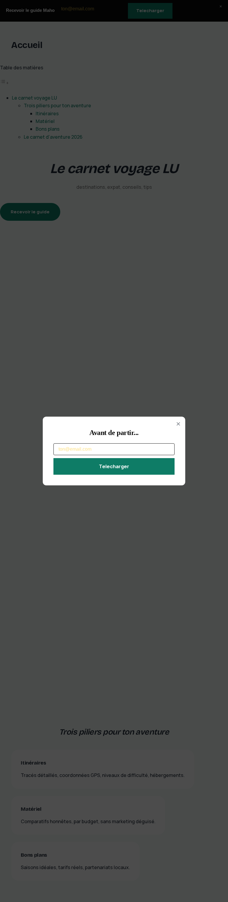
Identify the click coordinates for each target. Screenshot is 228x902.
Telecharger (114, 466)
